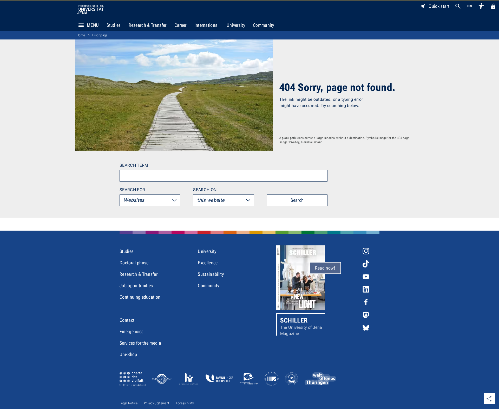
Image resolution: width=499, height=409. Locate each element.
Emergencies (132, 331)
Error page (99, 35)
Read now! (325, 268)
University (236, 25)
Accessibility (185, 403)
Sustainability (211, 274)
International (206, 25)
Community (263, 25)
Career (180, 25)
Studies (114, 25)
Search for (132, 189)
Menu (93, 25)
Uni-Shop (128, 354)
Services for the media (140, 343)
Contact (127, 320)
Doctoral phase (134, 262)
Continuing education (140, 297)
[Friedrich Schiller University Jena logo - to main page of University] (90, 9)
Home (81, 35)
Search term (134, 165)
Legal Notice (128, 403)
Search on (204, 189)
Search (297, 200)
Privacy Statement (156, 403)
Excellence (208, 262)
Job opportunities (136, 285)
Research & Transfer (148, 25)
